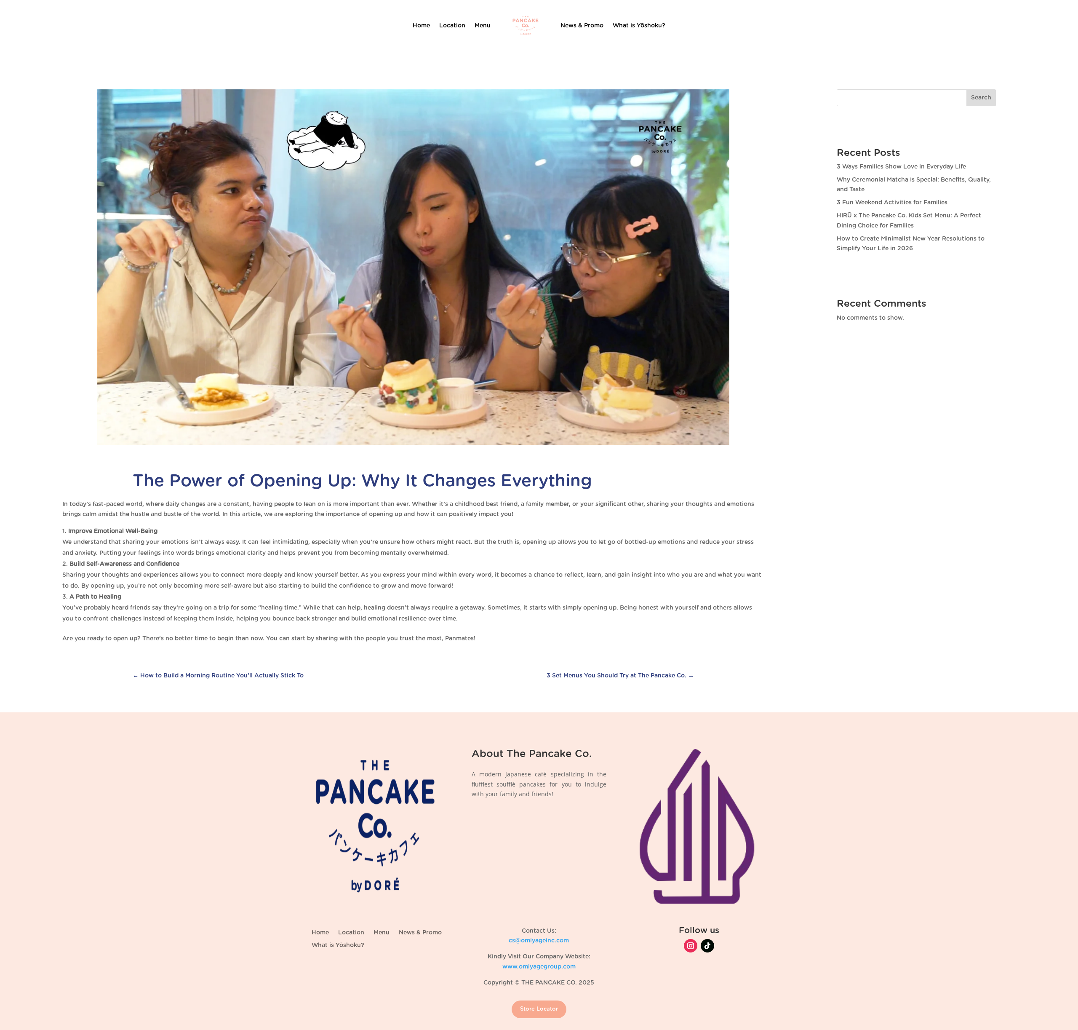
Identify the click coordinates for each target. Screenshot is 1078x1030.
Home (421, 26)
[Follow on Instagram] (690, 945)
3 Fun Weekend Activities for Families (892, 203)
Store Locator (539, 1009)
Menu (483, 26)
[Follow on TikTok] (707, 945)
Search (981, 98)
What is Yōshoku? (639, 26)
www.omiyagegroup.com (539, 967)
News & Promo (581, 26)
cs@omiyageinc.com (539, 941)
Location (452, 26)
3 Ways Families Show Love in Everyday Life (901, 167)
